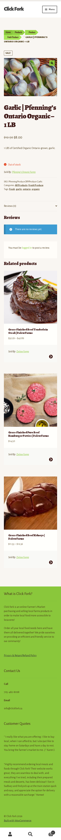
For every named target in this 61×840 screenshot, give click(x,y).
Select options (51, 356)
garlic (19, 189)
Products (18, 32)
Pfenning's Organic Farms (24, 172)
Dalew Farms (22, 351)
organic (36, 189)
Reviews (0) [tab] (10, 206)
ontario (27, 189)
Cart (47, 831)
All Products (21, 185)
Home (8, 32)
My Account (10, 834)
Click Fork (14, 9)
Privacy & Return (13, 655)
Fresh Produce (12, 37)
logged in (27, 247)
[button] (52, 63)
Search (30, 834)
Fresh (12, 189)
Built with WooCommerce (17, 820)
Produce (32, 32)
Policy (33, 655)
